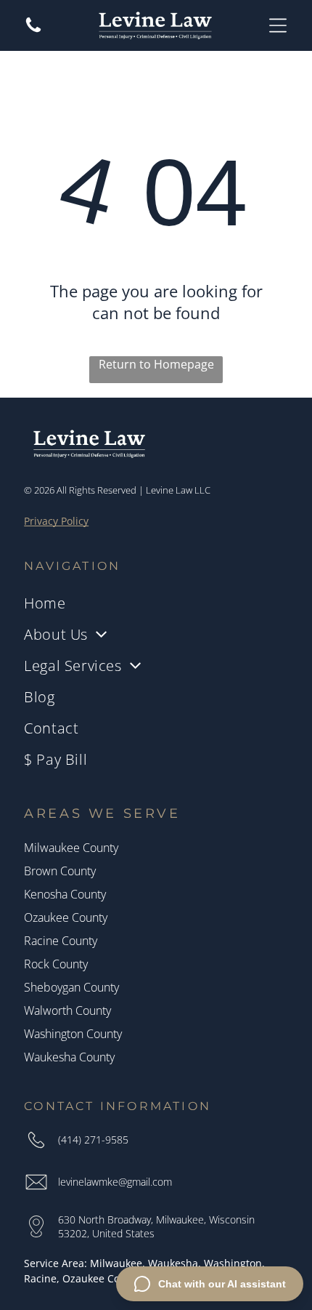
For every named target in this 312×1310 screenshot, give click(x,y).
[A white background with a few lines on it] (33, 31)
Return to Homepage (156, 364)
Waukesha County (69, 1057)
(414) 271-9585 (93, 1139)
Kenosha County (65, 894)
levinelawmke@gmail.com (115, 1182)
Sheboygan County (71, 987)
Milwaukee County (71, 848)
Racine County (60, 941)
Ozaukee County (65, 917)
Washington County (73, 1034)
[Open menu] (278, 25)
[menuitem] (156, 603)
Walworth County (67, 1010)
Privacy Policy (56, 521)
